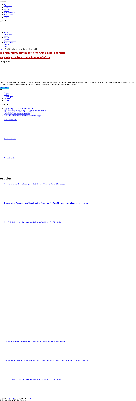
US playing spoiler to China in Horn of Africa (25, 57)
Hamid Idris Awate (10, 120)
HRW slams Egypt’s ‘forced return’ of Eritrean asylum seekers (25, 110)
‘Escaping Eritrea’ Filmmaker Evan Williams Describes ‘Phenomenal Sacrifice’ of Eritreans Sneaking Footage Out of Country (46, 203)
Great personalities (10, 12)
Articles (6, 7)
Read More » (4, 88)
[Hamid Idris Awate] (11, 129)
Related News (8, 6)
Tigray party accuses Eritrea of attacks (17, 114)
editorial (6, 9)
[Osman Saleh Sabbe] (11, 167)
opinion (6, 11)
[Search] (0, 1)
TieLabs (29, 398)
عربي (5, 17)
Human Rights (8, 14)
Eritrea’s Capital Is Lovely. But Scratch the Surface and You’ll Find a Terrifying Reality (33, 222)
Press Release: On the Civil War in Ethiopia (18, 108)
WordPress (12, 398)
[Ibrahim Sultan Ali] (11, 148)
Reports (6, 16)
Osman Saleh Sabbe (10, 158)
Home (6, 4)
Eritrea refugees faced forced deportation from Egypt (22, 116)
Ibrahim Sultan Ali (10, 139)
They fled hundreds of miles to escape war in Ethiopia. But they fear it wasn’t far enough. (34, 184)
